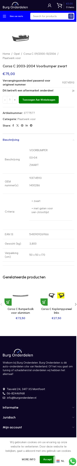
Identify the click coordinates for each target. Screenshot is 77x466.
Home (6, 53)
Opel (17, 53)
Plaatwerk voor (12, 58)
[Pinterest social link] (22, 125)
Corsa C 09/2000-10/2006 (39, 53)
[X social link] (17, 125)
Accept (47, 459)
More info (29, 459)
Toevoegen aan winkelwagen (38, 99)
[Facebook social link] (13, 125)
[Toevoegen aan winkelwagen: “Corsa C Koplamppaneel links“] (44, 302)
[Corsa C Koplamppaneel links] (56, 295)
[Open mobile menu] (4, 16)
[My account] (49, 5)
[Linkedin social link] (27, 125)
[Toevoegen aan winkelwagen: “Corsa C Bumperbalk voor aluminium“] (8, 302)
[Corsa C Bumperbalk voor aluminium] (20, 295)
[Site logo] (15, 5)
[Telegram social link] (31, 125)
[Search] (71, 16)
